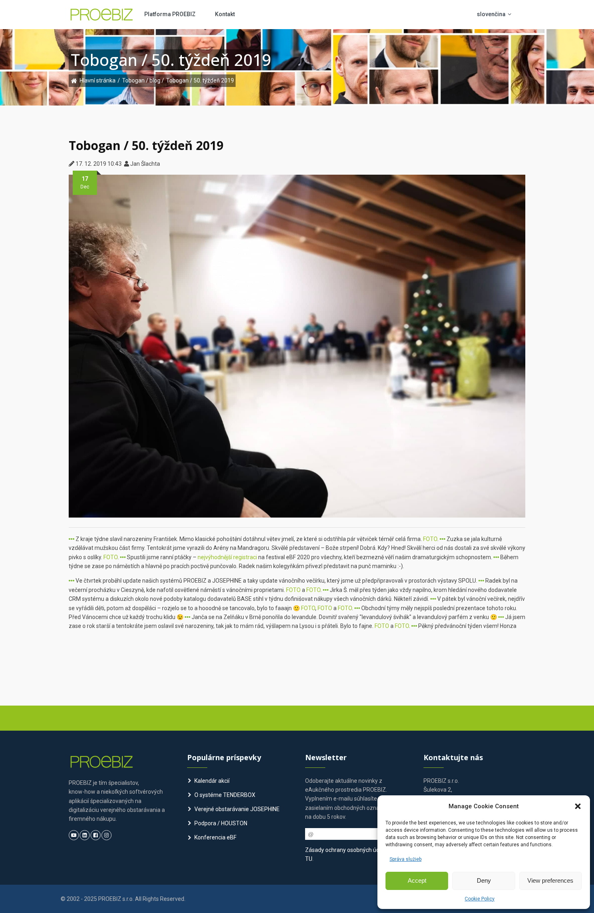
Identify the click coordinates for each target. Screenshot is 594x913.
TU (308, 859)
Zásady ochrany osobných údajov (347, 850)
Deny (484, 880)
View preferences (550, 880)
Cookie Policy (480, 899)
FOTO (430, 539)
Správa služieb (405, 859)
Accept (417, 880)
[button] (578, 806)
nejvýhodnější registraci (227, 557)
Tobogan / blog (142, 80)
